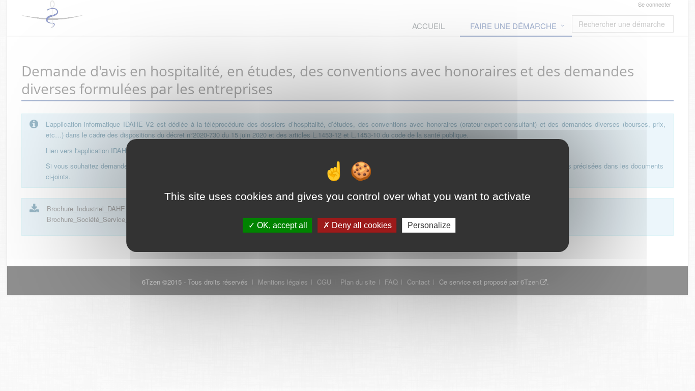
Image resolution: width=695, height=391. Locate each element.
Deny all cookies (361, 225)
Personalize (429, 225)
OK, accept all (281, 225)
